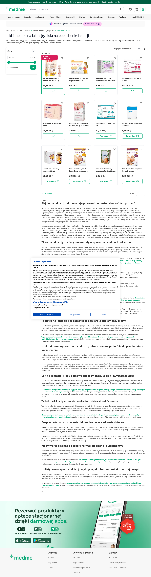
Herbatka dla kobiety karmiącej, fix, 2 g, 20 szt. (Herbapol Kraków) (105, 170)
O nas (50, 567)
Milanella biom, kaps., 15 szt (105, 124)
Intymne (111, 17)
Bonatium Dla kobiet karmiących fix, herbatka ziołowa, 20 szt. (105, 79)
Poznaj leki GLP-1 (137, 17)
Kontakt (51, 557)
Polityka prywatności (117, 562)
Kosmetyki (70, 17)
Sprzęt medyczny (96, 17)
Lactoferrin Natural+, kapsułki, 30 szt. (51, 170)
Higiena (82, 17)
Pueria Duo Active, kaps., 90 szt (52, 124)
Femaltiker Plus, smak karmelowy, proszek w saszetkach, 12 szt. (78, 170)
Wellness (122, 17)
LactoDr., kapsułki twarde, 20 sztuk (132, 124)
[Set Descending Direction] (144, 48)
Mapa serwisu (78, 562)
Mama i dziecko (55, 17)
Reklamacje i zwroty (117, 567)
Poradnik (76, 557)
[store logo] (15, 9)
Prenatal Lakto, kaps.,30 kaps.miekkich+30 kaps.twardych (78, 79)
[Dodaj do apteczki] (62, 58)
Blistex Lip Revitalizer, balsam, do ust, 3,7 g (51, 79)
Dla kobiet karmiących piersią (43, 31)
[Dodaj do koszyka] (53, 90)
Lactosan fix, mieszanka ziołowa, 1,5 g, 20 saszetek (79, 124)
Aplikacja (76, 572)
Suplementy (40, 17)
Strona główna (11, 31)
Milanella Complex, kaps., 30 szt (132, 79)
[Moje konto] (142, 9)
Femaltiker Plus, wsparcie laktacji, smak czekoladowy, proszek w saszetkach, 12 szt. (132, 170)
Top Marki (113, 557)
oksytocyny (138, 213)
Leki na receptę (14, 17)
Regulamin (52, 562)
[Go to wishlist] (130, 9)
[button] (52, 85)
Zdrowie (27, 17)
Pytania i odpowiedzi (81, 567)
